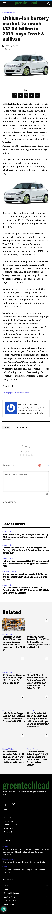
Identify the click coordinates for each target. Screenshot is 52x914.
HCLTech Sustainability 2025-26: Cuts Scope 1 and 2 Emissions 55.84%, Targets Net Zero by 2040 (25, 563)
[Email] (37, 95)
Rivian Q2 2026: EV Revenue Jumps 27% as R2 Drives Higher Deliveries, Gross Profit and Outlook (38, 642)
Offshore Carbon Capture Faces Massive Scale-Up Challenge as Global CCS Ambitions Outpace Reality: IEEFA (25, 852)
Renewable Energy (9, 572)
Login (46, 465)
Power (4, 867)
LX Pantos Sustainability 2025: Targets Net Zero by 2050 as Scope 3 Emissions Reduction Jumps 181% (25, 550)
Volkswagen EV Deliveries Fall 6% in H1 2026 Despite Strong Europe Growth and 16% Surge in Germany (13, 757)
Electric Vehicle (8, 13)
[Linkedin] (20, 95)
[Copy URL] (14, 95)
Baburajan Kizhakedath (28, 404)
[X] (26, 95)
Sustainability (7, 532)
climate (5, 846)
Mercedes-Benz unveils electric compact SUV (23, 862)
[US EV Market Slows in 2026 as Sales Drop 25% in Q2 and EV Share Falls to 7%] (13, 663)
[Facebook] (31, 95)
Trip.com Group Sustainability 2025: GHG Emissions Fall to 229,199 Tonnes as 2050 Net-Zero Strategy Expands (25, 590)
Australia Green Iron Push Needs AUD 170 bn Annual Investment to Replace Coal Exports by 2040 (24, 577)
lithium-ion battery (20, 427)
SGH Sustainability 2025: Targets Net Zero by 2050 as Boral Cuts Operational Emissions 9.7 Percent (25, 537)
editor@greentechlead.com (15, 392)
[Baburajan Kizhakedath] (11, 408)
